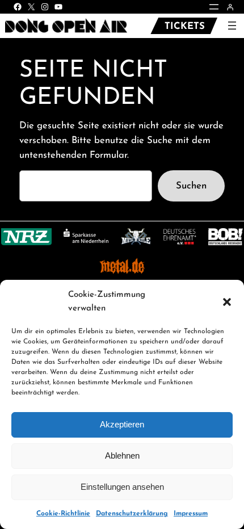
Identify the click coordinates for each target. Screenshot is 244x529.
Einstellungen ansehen (122, 487)
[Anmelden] (230, 7)
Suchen (191, 186)
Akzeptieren (122, 424)
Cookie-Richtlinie (63, 513)
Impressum (191, 513)
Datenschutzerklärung (132, 513)
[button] (227, 302)
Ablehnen (122, 455)
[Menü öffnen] (214, 7)
